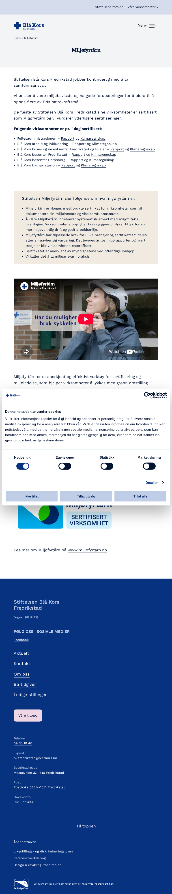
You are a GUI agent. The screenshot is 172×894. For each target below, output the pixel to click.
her (111, 883)
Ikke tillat (32, 496)
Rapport (67, 138)
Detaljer (152, 483)
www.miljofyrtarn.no (87, 550)
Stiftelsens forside (109, 7)
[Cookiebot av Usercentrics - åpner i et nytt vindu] (147, 395)
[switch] (64, 466)
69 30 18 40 (23, 743)
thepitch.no (52, 865)
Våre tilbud (27, 715)
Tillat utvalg (86, 496)
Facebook (21, 640)
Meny (142, 25)
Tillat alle (140, 496)
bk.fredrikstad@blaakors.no (35, 758)
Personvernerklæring (30, 858)
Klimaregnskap (92, 138)
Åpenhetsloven (25, 842)
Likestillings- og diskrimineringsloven (43, 851)
